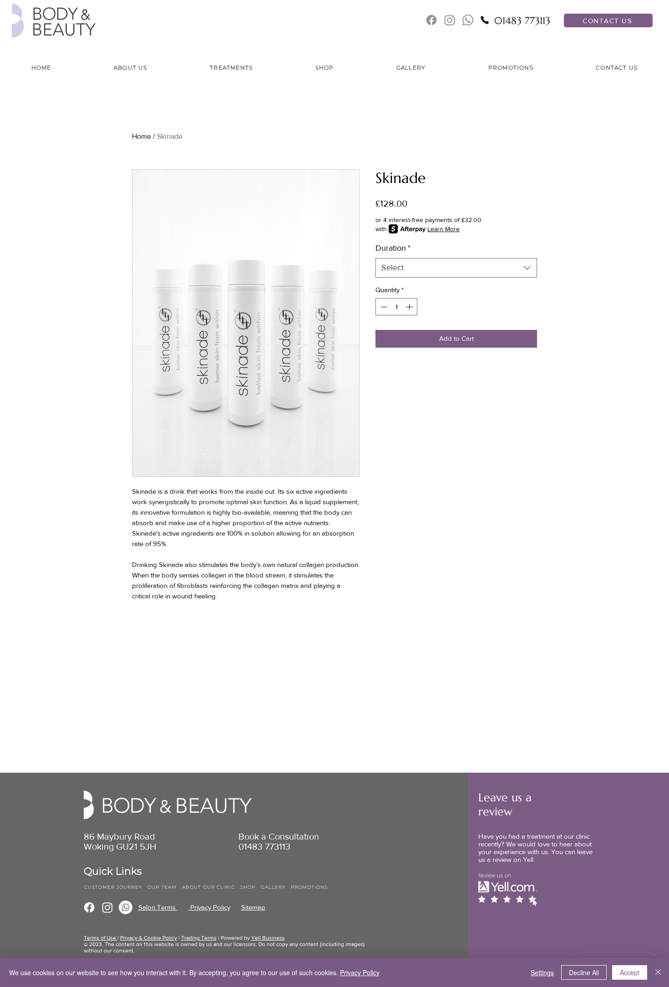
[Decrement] (383, 307)
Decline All (584, 972)
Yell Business (268, 938)
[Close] (658, 972)
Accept (629, 972)
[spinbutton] (396, 307)
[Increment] (410, 307)
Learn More (443, 229)
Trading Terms (199, 938)
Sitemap (253, 907)
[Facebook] (89, 907)
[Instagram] (107, 907)
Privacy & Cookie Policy (148, 938)
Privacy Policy (209, 907)
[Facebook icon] (431, 20)
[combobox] (456, 268)
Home (141, 136)
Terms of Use (100, 938)
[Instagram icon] (449, 20)
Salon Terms (157, 907)
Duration (393, 248)
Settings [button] (542, 972)
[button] (130, 68)
